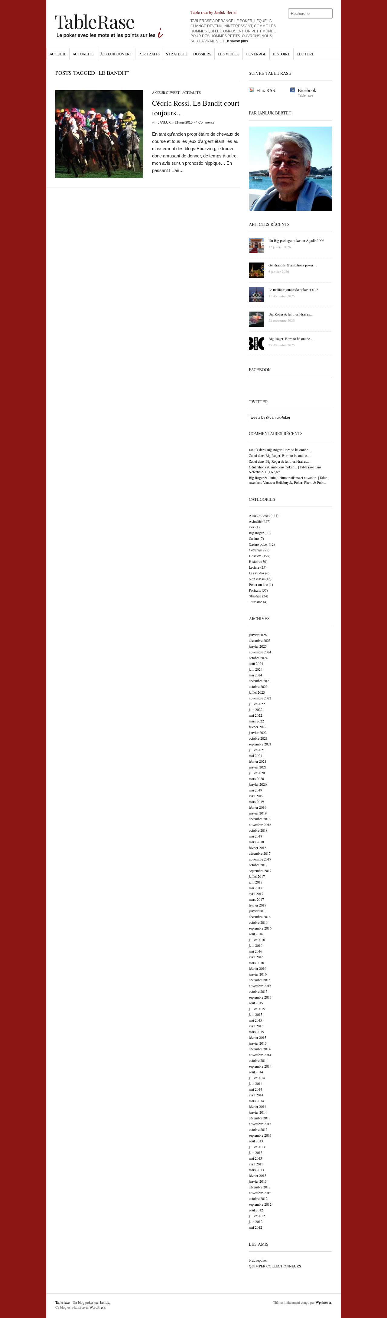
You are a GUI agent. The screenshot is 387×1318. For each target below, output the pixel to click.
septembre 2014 (260, 1066)
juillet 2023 (257, 692)
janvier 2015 (258, 1043)
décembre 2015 (260, 979)
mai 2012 (255, 1227)
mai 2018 (255, 836)
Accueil (58, 54)
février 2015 (257, 1037)
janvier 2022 (258, 732)
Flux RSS (265, 90)
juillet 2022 (257, 703)
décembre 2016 (260, 916)
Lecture (305, 54)
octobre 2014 (258, 1060)
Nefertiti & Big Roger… (266, 471)
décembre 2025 (260, 640)
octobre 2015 (258, 991)
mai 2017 (255, 887)
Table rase (62, 1302)
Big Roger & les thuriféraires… (288, 461)
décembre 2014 (260, 1048)
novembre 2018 (260, 824)
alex (252, 526)
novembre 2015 (260, 985)
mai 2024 (255, 674)
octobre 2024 (258, 657)
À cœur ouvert (116, 54)
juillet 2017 (257, 876)
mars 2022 (256, 720)
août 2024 (256, 663)
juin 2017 (255, 882)
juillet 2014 (257, 1077)
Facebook (307, 90)
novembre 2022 (260, 697)
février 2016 (257, 968)
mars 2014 (256, 1100)
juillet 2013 (257, 1146)
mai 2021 (255, 755)
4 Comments (205, 122)
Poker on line (258, 584)
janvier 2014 (258, 1112)
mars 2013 (256, 1169)
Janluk (164, 122)
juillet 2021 (257, 749)
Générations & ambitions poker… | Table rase (281, 466)
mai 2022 (255, 715)
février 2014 (257, 1106)
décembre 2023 (260, 680)
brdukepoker (258, 1260)
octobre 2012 (258, 1198)
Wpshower (323, 1302)
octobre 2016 (258, 922)
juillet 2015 (257, 1008)
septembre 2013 (260, 1135)
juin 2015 (255, 1014)
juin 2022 (255, 709)
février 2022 (257, 726)
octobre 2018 (258, 830)
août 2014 (256, 1071)
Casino (254, 538)
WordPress (97, 1307)
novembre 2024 (260, 651)
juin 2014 (255, 1083)
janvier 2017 (258, 910)
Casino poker (258, 544)
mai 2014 (255, 1089)
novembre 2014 (260, 1054)
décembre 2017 (260, 853)
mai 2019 (255, 790)
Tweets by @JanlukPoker (269, 417)
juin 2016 (255, 945)
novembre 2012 (260, 1192)
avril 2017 (256, 893)
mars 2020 (256, 778)
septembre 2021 (260, 744)
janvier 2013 (258, 1181)
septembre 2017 (260, 870)
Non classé (257, 578)
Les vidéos (228, 54)
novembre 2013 (260, 1123)
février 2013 (257, 1175)
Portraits (149, 54)
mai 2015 (255, 1020)
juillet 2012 (257, 1215)
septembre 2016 (260, 928)
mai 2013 (255, 1158)
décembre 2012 (260, 1186)
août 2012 (256, 1209)
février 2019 (257, 807)
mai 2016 (255, 951)
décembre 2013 (260, 1117)
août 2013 (256, 1140)
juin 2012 (255, 1221)
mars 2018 (256, 841)
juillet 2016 (257, 939)
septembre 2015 (260, 997)
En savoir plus (236, 41)
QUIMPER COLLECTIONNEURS (275, 1265)
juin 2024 (255, 669)
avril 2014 (256, 1094)
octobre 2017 (258, 864)
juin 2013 (255, 1152)
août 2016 (256, 933)
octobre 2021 (258, 738)
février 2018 (257, 847)
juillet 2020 (257, 772)
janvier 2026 (258, 634)
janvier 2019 (258, 813)
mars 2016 (256, 962)
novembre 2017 (260, 859)
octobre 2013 (258, 1129)
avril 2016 (256, 956)
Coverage (256, 54)
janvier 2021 (258, 767)
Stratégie (176, 54)
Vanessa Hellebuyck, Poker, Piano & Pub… (294, 482)
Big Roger (256, 532)
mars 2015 (256, 1031)
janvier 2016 (258, 974)
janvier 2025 (258, 646)
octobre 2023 (258, 686)
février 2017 (257, 905)
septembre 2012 (260, 1204)
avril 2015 (256, 1025)
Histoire (281, 54)
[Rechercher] (328, 13)
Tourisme (255, 601)
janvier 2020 (258, 784)
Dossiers (202, 54)
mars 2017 (256, 899)
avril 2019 (256, 795)
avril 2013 (256, 1163)
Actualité (83, 54)
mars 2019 (256, 801)
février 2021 (257, 761)
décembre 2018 (260, 818)
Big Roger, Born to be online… (289, 449)
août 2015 (256, 1002)
